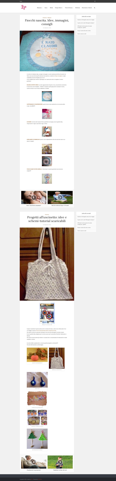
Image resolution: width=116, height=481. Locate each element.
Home (21, 1)
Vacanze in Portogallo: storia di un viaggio (85, 19)
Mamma (39, 7)
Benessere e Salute (87, 7)
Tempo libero (58, 7)
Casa (46, 7)
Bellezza (77, 7)
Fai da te (45, 17)
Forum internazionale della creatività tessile (46, 330)
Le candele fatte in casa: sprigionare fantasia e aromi (57, 475)
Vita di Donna (68, 7)
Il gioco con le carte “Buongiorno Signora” (85, 22)
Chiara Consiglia (58, 76)
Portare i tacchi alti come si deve (84, 30)
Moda (51, 7)
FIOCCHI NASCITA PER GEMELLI (34, 169)
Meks (32, 479)
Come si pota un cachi (81, 33)
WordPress (40, 479)
